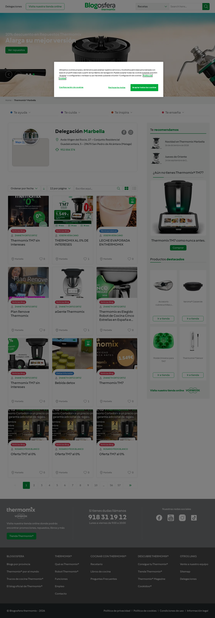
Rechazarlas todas (116, 87)
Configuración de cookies (71, 87)
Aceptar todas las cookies (144, 87)
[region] (108, 79)
